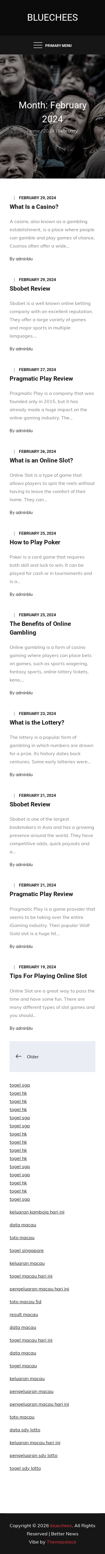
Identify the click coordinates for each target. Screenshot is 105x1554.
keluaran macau (27, 1378)
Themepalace (61, 1542)
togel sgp (20, 1085)
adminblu (24, 259)
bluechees (52, 17)
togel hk (18, 1093)
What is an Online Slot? (41, 460)
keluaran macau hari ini (35, 1442)
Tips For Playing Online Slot (48, 975)
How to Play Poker (35, 542)
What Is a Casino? (34, 206)
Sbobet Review (30, 288)
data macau (23, 1225)
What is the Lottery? (37, 722)
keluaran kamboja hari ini (37, 1212)
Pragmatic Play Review (41, 378)
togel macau (23, 1365)
